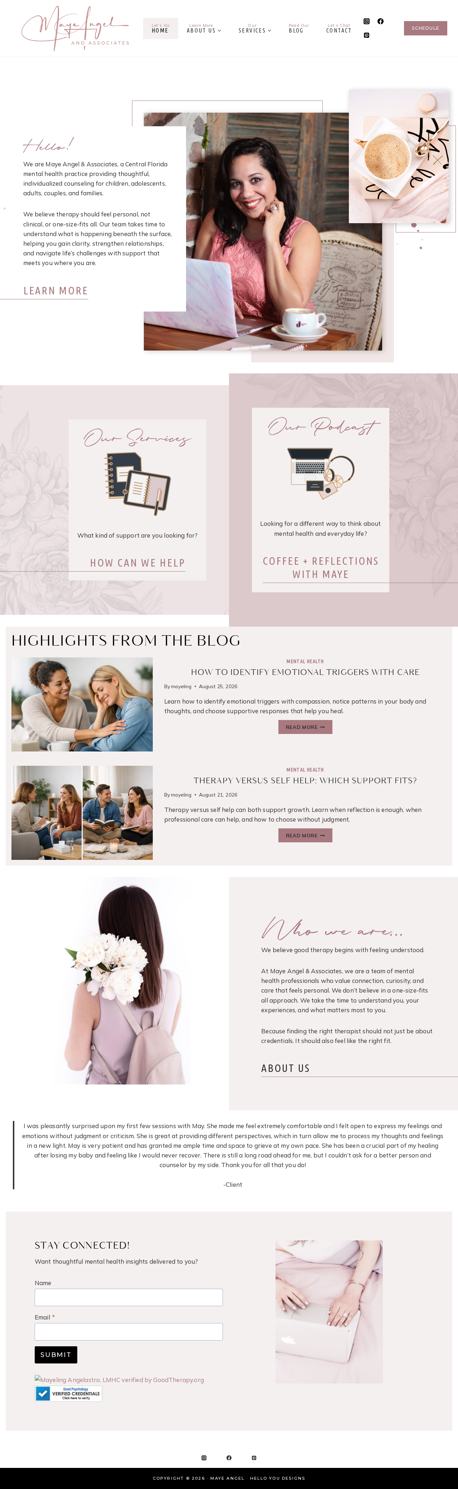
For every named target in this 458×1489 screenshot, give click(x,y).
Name (43, 1283)
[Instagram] (367, 21)
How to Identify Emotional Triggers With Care (305, 672)
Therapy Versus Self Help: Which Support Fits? (305, 781)
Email (45, 1317)
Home (161, 28)
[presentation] (82, 704)
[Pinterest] (367, 35)
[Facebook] (381, 21)
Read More (309, 728)
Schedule (425, 28)
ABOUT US (285, 1068)
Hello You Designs (277, 1478)
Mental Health (305, 661)
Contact (339, 28)
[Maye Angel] (75, 28)
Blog (299, 28)
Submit (56, 1355)
